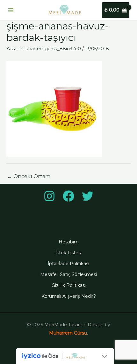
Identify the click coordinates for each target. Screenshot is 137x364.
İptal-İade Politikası (68, 263)
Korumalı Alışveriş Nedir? (68, 296)
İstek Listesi (68, 253)
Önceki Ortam (28, 176)
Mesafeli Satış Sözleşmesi (68, 274)
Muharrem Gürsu (68, 333)
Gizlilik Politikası (69, 285)
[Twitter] (87, 196)
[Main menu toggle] (10, 10)
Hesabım (69, 242)
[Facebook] (68, 196)
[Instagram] (49, 196)
